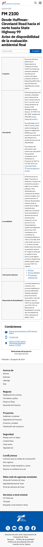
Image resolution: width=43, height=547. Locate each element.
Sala (4, 384)
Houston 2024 (6, 8)
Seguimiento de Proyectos (12, 420)
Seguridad (8, 434)
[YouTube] (14, 528)
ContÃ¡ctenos (10, 455)
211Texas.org (8, 498)
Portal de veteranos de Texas (13, 487)
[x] (8, 528)
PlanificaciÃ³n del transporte (13, 427)
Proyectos (8, 412)
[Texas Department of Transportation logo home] (11, 3)
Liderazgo (6, 380)
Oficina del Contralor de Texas (14, 480)
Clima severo (7, 444)
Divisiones (6, 377)
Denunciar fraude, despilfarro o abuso (16, 466)
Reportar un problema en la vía (14, 469)
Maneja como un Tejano (11, 438)
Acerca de (8, 370)
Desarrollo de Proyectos (12, 405)
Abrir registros (8, 462)
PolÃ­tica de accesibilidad (25, 539)
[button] (35, 3)
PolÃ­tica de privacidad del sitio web (20, 542)
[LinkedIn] (20, 528)
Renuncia (10, 539)
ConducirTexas (8, 441)
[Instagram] (27, 528)
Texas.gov (6, 501)
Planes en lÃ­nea (9, 402)
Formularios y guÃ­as (10, 398)
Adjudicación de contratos (12, 395)
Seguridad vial (8, 448)
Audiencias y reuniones (11, 416)
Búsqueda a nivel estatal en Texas (15, 505)
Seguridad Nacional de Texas (13, 484)
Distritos (6, 374)
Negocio (7, 391)
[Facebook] (33, 528)
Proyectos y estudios (10, 423)
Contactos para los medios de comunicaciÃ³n (19, 459)
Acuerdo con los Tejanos (21, 544)
